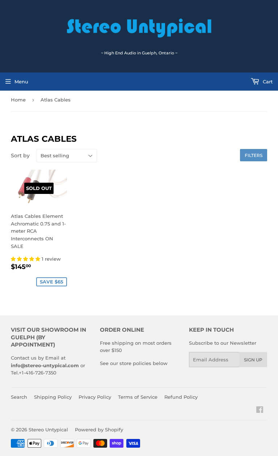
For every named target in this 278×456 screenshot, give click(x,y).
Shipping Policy (53, 397)
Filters (253, 155)
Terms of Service (137, 397)
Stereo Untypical (48, 429)
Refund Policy (181, 397)
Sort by (20, 155)
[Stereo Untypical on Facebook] (260, 411)
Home (18, 100)
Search (19, 397)
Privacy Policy (95, 397)
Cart (267, 81)
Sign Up (253, 359)
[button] (26, 259)
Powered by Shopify (99, 429)
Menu (21, 81)
